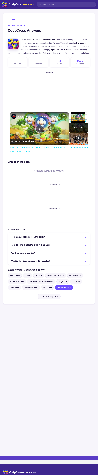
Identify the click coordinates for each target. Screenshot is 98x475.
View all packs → (64, 286)
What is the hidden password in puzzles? (30, 259)
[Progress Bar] (78, 119)
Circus (27, 274)
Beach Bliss (15, 274)
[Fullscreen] (85, 121)
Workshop (47, 286)
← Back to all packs (49, 295)
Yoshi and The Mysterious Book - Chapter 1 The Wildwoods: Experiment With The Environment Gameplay (39, 116)
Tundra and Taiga (31, 286)
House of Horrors (17, 280)
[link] (13, 116)
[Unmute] (73, 121)
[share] (63, 115)
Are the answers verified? (23, 251)
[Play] (70, 121)
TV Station (76, 280)
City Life (38, 274)
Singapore (62, 280)
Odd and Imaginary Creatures (41, 280)
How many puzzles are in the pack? (28, 235)
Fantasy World (75, 274)
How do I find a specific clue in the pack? (30, 243)
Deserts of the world (55, 274)
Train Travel (14, 286)
